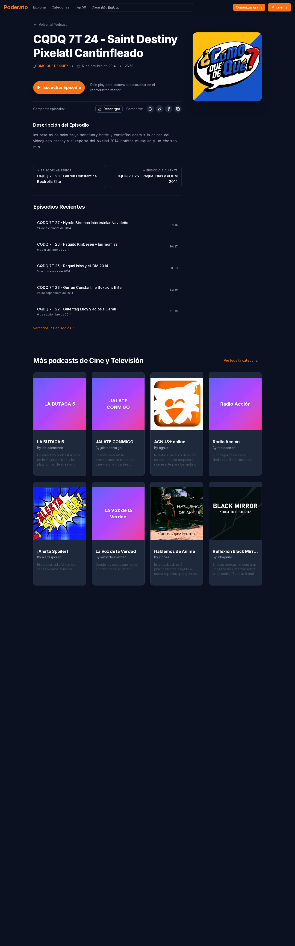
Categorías (60, 7)
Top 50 (80, 7)
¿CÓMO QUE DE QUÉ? (50, 66)
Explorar (39, 7)
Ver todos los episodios (52, 328)
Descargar (111, 109)
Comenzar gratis (249, 7)
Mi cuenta (279, 7)
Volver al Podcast (53, 24)
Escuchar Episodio (62, 87)
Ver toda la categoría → (243, 360)
